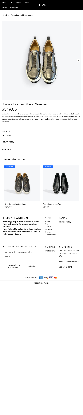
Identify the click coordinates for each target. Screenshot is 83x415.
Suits (47, 224)
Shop (47, 221)
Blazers (48, 229)
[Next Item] (78, 60)
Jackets (48, 226)
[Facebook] (5, 149)
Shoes (48, 232)
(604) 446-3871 (65, 267)
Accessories (50, 235)
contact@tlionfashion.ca (69, 261)
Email (8, 256)
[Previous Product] (1, 183)
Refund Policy (65, 222)
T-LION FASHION (15, 218)
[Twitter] (10, 149)
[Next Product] (81, 183)
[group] (41, 188)
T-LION (41, 4)
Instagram (50, 251)
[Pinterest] (8, 149)
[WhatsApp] (3, 149)
